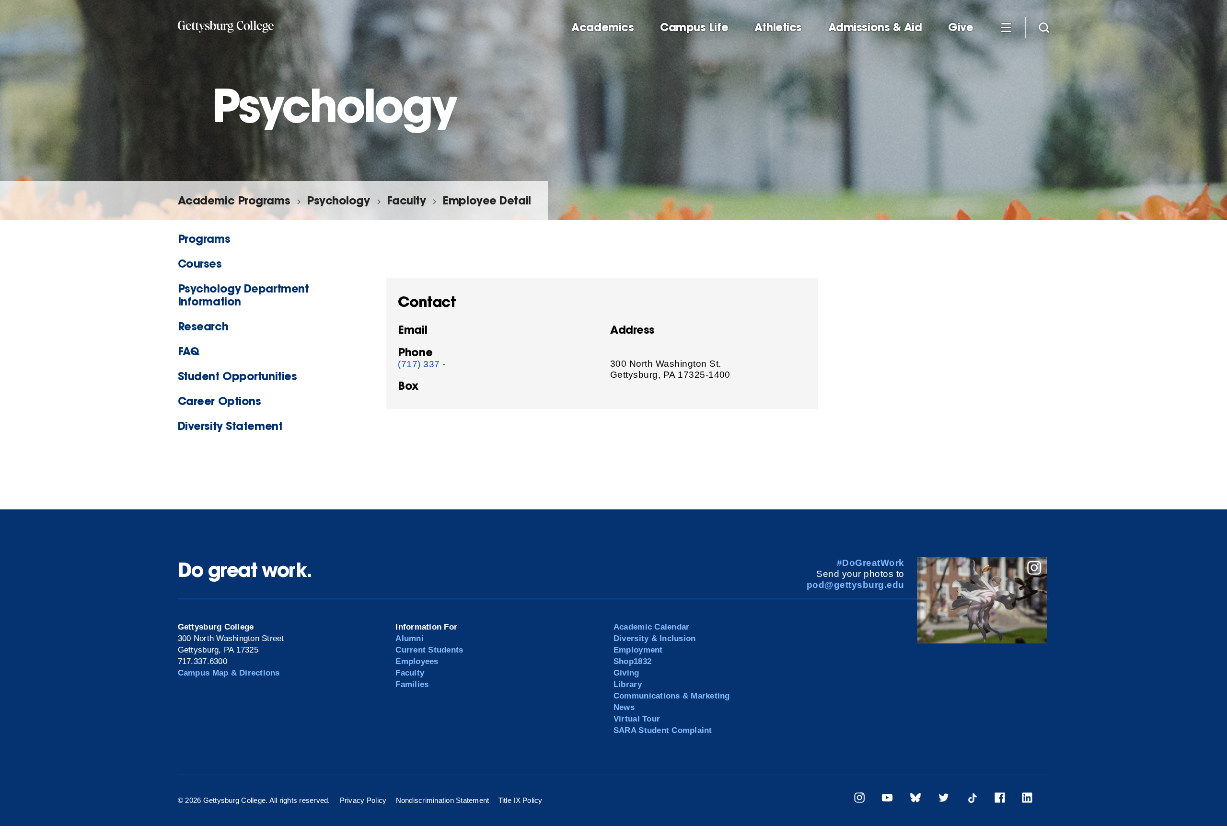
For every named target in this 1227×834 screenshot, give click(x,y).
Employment (638, 649)
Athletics (778, 27)
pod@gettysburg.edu (855, 585)
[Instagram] (859, 799)
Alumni (409, 638)
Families (411, 684)
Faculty (406, 200)
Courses (200, 263)
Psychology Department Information (243, 295)
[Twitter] (943, 799)
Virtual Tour (637, 718)
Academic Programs (234, 200)
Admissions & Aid (875, 27)
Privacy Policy (363, 800)
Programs (204, 238)
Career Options (219, 400)
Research (203, 326)
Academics (602, 27)
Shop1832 (632, 661)
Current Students (429, 649)
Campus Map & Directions (229, 672)
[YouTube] (887, 799)
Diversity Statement (230, 425)
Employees (416, 661)
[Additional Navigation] (1006, 27)
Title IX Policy (520, 800)
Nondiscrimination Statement (442, 800)
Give (960, 27)
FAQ (189, 351)
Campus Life (694, 27)
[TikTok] (972, 799)
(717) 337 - (421, 364)
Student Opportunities (237, 376)
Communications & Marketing (672, 695)
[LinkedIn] (1027, 799)
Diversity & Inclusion (654, 638)
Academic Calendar (651, 626)
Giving (626, 672)
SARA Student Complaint (663, 730)
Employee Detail (486, 200)
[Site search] (1044, 27)
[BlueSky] (915, 799)
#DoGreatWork (870, 563)
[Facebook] (1000, 799)
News (624, 707)
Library (628, 684)
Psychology (338, 200)
